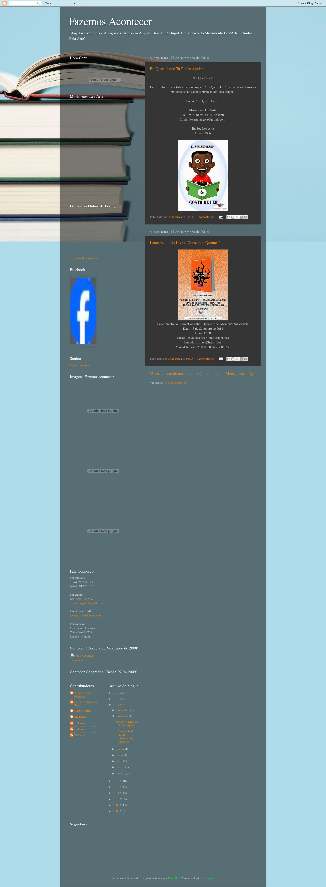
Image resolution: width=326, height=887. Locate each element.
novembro (123, 710)
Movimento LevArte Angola (84, 276)
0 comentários (205, 217)
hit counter (76, 660)
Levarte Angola (79, 365)
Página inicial (208, 373)
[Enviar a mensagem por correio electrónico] (221, 217)
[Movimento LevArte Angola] (83, 343)
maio (120, 755)
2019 (116, 693)
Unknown (174, 217)
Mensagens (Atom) (177, 383)
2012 (116, 787)
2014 (116, 705)
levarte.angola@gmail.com (86, 603)
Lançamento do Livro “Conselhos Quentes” (185, 242)
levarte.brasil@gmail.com (86, 615)
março (121, 767)
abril (120, 761)
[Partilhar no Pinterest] (245, 217)
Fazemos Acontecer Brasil (86, 703)
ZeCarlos (79, 735)
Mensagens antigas (241, 373)
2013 (116, 781)
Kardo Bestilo (82, 711)
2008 (116, 811)
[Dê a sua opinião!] (233, 217)
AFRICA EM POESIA (82, 694)
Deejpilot (173, 878)
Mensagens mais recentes (170, 373)
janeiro (121, 773)
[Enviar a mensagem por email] (228, 217)
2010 (116, 799)
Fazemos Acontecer (110, 21)
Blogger (209, 878)
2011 (116, 793)
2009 (116, 805)
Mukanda (80, 717)
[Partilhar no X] (237, 217)
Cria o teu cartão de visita (83, 347)
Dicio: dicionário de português (83, 258)
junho (120, 749)
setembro (123, 716)
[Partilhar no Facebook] (241, 217)
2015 (116, 699)
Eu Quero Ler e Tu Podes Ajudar (176, 68)
